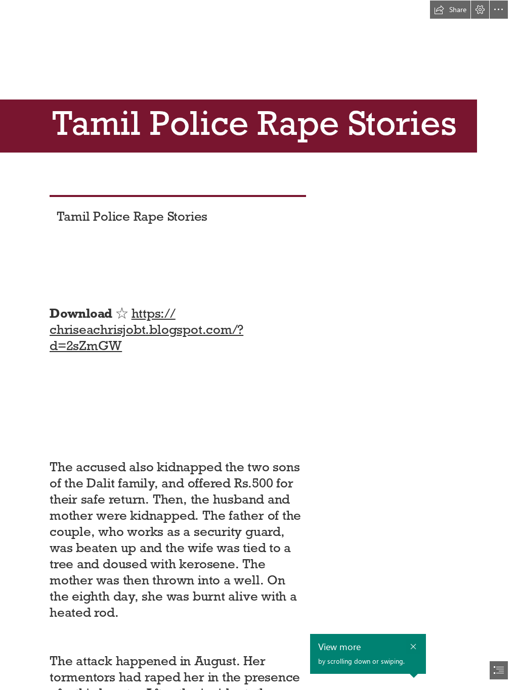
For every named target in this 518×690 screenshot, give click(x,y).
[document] (259, 345)
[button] (450, 10)
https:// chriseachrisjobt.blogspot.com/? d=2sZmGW (146, 329)
